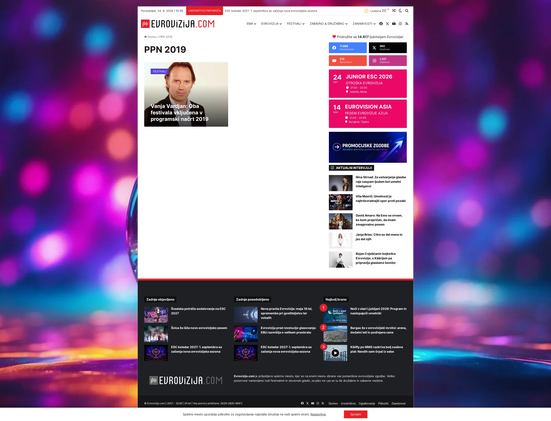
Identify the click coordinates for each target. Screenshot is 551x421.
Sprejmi (355, 414)
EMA (250, 23)
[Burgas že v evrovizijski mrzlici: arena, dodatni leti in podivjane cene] (335, 334)
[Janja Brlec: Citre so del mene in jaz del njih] (341, 240)
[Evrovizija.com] (177, 24)
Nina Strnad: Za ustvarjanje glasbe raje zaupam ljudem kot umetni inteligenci (381, 181)
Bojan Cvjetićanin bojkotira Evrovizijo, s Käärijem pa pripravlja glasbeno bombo (376, 258)
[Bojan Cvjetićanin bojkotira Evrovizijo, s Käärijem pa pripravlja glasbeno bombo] (341, 260)
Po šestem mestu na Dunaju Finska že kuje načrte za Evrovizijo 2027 (271, 10)
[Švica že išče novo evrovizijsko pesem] (156, 334)
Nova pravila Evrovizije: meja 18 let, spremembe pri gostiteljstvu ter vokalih (286, 313)
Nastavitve (318, 414)
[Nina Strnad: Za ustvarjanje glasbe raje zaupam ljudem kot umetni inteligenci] (341, 183)
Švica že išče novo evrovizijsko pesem (199, 328)
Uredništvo (348, 403)
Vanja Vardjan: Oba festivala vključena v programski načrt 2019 (180, 112)
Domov (152, 36)
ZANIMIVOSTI (362, 23)
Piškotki (383, 403)
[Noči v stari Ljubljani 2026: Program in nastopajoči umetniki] (335, 315)
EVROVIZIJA (270, 23)
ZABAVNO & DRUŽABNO (327, 23)
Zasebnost (399, 403)
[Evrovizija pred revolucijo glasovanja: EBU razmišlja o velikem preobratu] (246, 334)
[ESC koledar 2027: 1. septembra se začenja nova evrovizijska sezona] (156, 353)
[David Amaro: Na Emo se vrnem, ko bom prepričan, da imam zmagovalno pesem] (341, 221)
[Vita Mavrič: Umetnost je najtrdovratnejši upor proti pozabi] (341, 202)
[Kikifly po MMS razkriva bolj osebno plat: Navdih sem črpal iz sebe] (335, 353)
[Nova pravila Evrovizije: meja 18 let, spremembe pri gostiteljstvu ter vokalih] (246, 315)
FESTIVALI (294, 23)
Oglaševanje (367, 403)
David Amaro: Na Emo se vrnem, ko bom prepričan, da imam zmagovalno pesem (379, 220)
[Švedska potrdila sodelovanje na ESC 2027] (156, 315)
